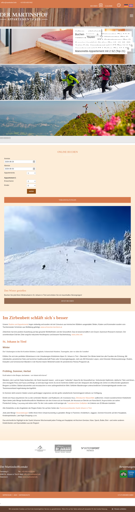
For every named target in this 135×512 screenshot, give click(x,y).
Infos (120, 26)
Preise (103, 26)
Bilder (112, 26)
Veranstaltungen (67, 200)
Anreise (7, 158)
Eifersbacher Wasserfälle (85, 398)
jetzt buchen (67, 301)
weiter (31, 191)
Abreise (7, 165)
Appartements (90, 26)
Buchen (79, 34)
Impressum (7, 495)
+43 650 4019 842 (28, 471)
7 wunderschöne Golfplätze (77, 403)
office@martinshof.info (32, 474)
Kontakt (129, 26)
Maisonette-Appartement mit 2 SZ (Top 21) (100, 51)
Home (77, 26)
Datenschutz (24, 495)
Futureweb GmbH (126, 495)
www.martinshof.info (30, 477)
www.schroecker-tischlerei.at (51, 327)
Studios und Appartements (18, 324)
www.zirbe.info (77, 334)
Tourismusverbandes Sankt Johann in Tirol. (76, 408)
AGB (15, 495)
